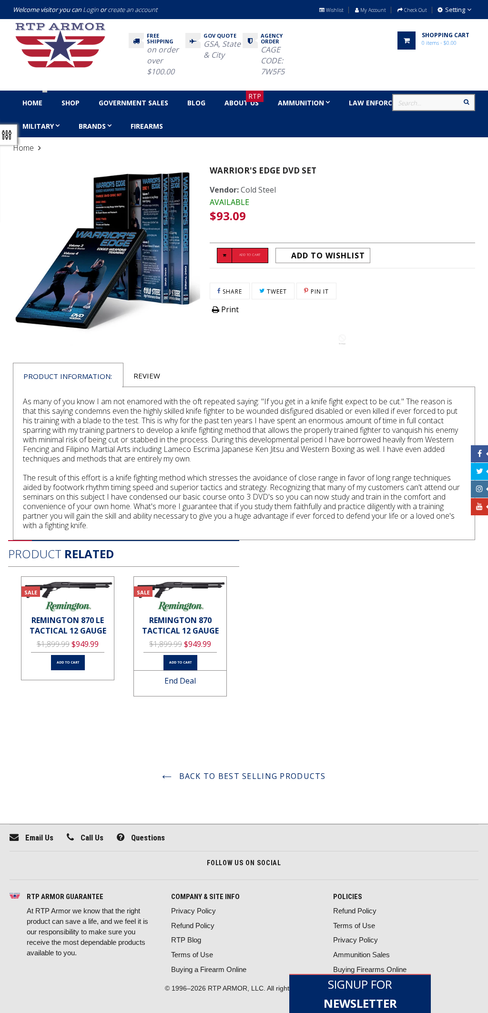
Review (146, 375)
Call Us (91, 837)
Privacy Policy (193, 911)
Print (229, 309)
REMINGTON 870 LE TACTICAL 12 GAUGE (68, 625)
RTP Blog (186, 940)
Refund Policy (192, 925)
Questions (147, 837)
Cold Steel (258, 189)
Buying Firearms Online (370, 969)
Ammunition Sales (361, 955)
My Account (372, 10)
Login (91, 9)
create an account (132, 9)
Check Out (415, 10)
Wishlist (334, 10)
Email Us (38, 837)
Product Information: (67, 376)
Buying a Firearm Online (208, 969)
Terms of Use (192, 955)
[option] (67, 628)
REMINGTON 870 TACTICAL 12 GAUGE (180, 625)
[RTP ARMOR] (15, 896)
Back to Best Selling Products (250, 776)
